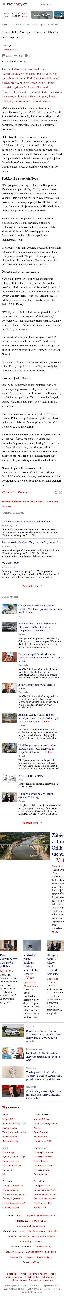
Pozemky (6, 506)
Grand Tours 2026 (43, 1141)
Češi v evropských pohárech (31, 1226)
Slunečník (11, 1236)
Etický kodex (33, 1277)
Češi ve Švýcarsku (11, 1198)
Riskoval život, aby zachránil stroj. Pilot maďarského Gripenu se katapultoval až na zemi (37, 627)
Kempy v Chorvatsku (12, 1185)
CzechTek (28, 501)
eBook (8, 55)
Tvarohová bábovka (43, 1165)
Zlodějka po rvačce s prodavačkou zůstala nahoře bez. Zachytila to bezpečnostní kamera (37, 748)
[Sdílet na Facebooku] (55, 492)
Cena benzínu (39, 1221)
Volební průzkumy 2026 (14, 1123)
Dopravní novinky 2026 (45, 1194)
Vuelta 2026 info (42, 1119)
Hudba (39, 501)
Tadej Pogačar (41, 1132)
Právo (4, 45)
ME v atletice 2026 (11, 1165)
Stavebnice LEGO (14, 1252)
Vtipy (20, 616)
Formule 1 (7, 1170)
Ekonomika (23, 665)
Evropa (21, 634)
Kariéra (43, 1273)
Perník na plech (41, 1174)
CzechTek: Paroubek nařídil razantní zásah (26, 521)
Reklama (33, 1273)
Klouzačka (24, 1236)
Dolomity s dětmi (10, 1207)
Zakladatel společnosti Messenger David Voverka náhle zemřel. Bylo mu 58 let (39, 657)
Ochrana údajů (48, 1277)
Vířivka (38, 1241)
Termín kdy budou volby (14, 1132)
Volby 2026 (7, 1119)
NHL (4, 1174)
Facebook (12, 1273)
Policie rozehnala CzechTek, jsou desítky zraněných (31, 542)
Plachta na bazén (36, 1231)
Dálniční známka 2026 (45, 1190)
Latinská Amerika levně (13, 1203)
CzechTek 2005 (10, 563)
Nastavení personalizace (41, 1280)
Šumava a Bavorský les (13, 1194)
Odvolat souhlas (19, 1280)
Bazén (22, 1231)
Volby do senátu (10, 1136)
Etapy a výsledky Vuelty (45, 1123)
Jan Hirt (37, 1128)
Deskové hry (16, 1257)
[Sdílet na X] (60, 492)
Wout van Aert (41, 1136)
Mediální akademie (15, 1277)
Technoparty (52, 501)
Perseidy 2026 (23, 1221)
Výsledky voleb (9, 1128)
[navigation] (3, 4)
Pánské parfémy (31, 1262)
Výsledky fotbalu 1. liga (13, 1156)
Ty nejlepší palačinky (44, 1152)
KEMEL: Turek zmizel (31, 775)
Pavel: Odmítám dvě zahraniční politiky (8, 960)
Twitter (23, 1273)
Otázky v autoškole (43, 1203)
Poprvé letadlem (10, 1190)
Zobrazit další (30, 586)
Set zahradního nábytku (43, 1236)
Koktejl (21, 725)
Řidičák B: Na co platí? (45, 1198)
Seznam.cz (45, 4)
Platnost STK (40, 1207)
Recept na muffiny (43, 1156)
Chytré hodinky (44, 1257)
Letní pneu (50, 1252)
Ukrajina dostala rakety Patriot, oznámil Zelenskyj (36, 795)
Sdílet (20, 55)
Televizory (29, 1257)
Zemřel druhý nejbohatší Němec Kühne (36, 686)
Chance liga (8, 1152)
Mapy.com (30, 1215)
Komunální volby (10, 1141)
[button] (9, 609)
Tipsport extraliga (10, 1161)
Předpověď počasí (46, 1215)
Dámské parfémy (34, 1252)
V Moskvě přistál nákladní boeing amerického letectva (30, 964)
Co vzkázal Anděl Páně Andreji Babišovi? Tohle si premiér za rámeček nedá (40, 608)
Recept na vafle (41, 1170)
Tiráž (51, 1273)
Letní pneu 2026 (42, 1185)
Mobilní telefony (43, 1246)
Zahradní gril (26, 1241)
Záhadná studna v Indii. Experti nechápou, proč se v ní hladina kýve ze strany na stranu (38, 718)
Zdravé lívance (41, 1161)
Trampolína (52, 1231)
